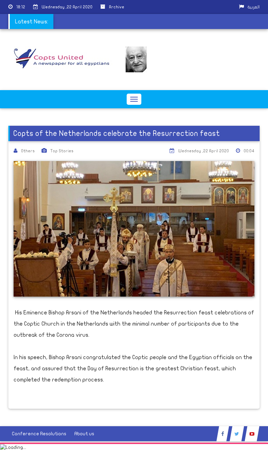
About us (84, 433)
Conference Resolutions (39, 433)
